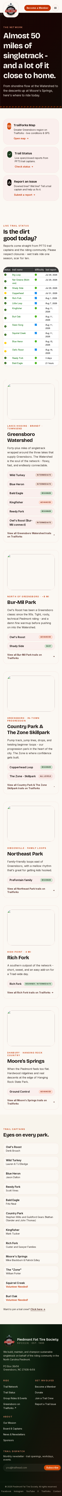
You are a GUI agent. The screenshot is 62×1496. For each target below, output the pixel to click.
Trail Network (10, 1386)
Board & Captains (12, 1428)
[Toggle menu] (55, 8)
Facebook (6, 1491)
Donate (39, 1392)
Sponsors (8, 1440)
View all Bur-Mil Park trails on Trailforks (24, 656)
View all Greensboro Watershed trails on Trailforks (29, 535)
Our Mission (9, 1422)
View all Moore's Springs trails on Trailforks (27, 1102)
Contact (57, 1491)
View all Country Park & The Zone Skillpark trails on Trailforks (27, 786)
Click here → (37, 1309)
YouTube (30, 1491)
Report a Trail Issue (45, 1404)
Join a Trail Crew (44, 1398)
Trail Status (9, 1392)
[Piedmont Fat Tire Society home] (11, 6)
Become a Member (37, 7)
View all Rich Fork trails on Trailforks (28, 992)
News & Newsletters (14, 1434)
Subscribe (52, 1467)
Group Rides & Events (15, 1398)
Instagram (18, 1491)
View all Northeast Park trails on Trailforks (26, 890)
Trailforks (46, 1491)
